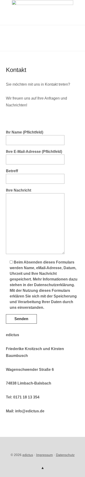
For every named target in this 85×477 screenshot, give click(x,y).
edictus (27, 455)
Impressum (44, 455)
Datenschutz (65, 455)
